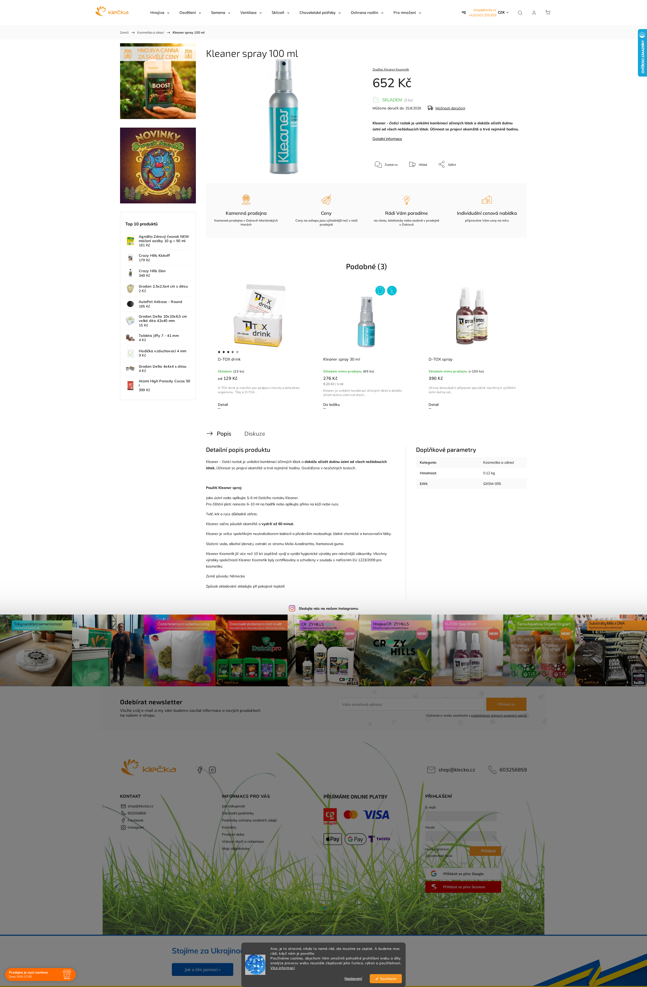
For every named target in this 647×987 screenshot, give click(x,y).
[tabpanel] (261, 345)
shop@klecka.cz (484, 10)
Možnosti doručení (450, 108)
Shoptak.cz (348, 921)
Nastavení (353, 978)
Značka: (391, 69)
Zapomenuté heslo (438, 856)
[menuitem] (159, 12)
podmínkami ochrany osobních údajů (498, 715)
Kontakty (229, 827)
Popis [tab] (224, 433)
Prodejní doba (233, 834)
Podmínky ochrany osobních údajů (249, 820)
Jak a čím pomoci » (202, 969)
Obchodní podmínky (238, 813)
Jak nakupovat (233, 806)
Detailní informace (387, 138)
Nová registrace (437, 849)
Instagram (212, 770)
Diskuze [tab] (254, 433)
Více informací (282, 968)
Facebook (199, 770)
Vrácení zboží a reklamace (243, 841)
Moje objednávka (235, 848)
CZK (501, 12)
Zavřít (510, 181)
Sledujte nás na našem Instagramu (328, 608)
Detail (223, 404)
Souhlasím (388, 978)
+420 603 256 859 (482, 15)
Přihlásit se (506, 704)
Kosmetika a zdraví (498, 462)
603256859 (513, 769)
